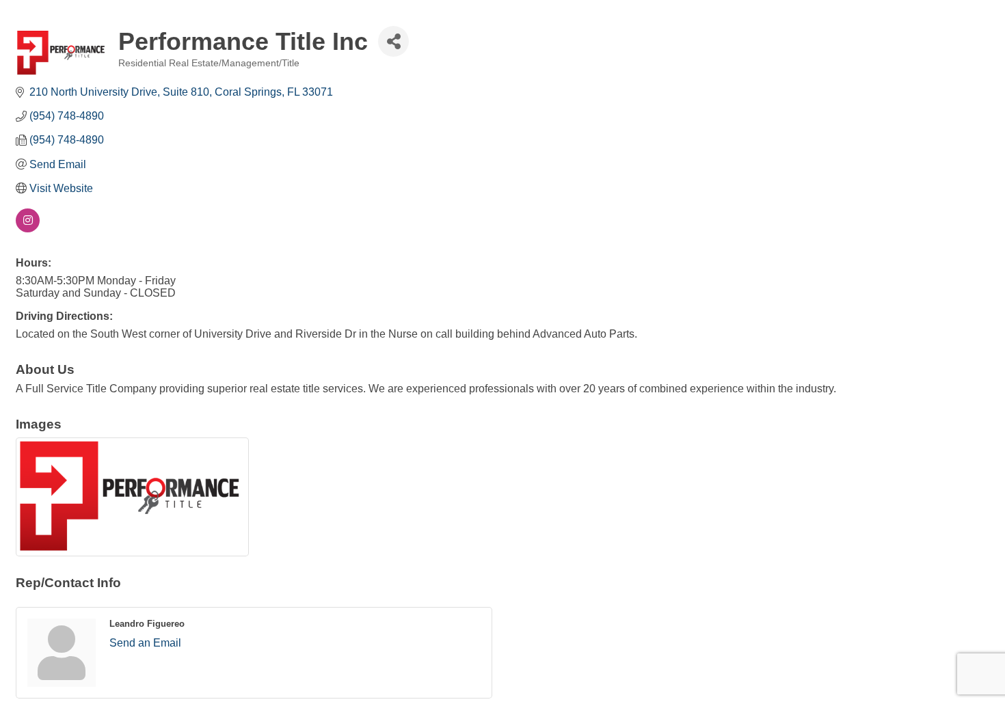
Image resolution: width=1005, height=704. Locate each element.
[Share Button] (393, 41)
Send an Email (145, 643)
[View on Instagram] (28, 228)
